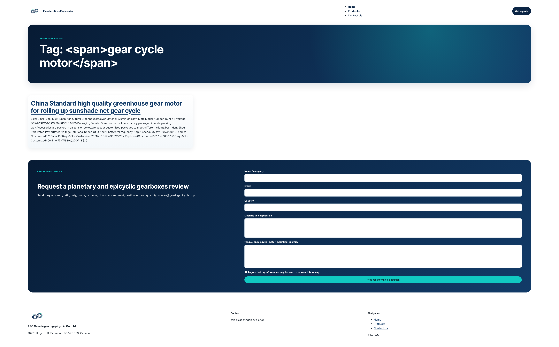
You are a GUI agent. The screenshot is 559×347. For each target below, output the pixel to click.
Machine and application (258, 215)
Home (351, 6)
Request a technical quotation (383, 280)
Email (247, 185)
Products (354, 11)
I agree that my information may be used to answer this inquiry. (284, 272)
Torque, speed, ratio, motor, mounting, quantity (271, 241)
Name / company (254, 171)
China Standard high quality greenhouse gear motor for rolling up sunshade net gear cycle (106, 106)
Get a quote (521, 11)
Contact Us (355, 15)
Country (249, 200)
